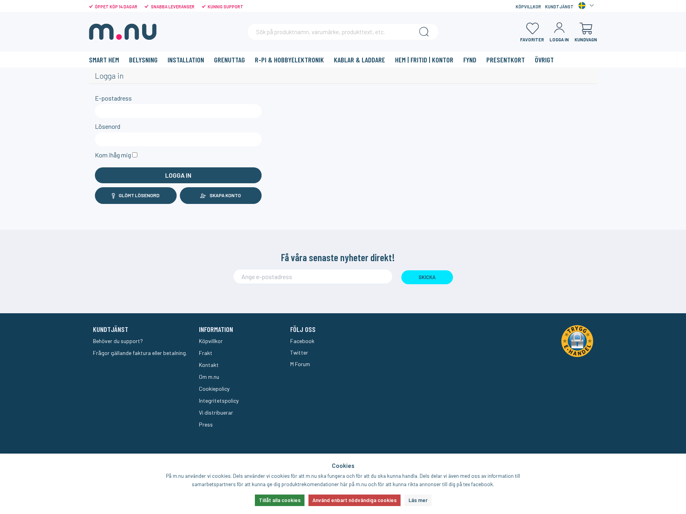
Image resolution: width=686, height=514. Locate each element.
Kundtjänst (559, 6)
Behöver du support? (118, 340)
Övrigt (544, 59)
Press (206, 424)
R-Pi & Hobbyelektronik (289, 59)
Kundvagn (585, 39)
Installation (186, 59)
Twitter (299, 352)
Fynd (469, 59)
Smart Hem (104, 59)
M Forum (300, 364)
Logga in (559, 39)
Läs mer (418, 500)
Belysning (143, 59)
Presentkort (505, 59)
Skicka (426, 277)
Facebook (302, 340)
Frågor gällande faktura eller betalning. (140, 352)
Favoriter (532, 39)
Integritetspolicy (219, 400)
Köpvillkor (528, 6)
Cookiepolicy (214, 388)
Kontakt (209, 364)
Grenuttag (229, 59)
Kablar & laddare (359, 59)
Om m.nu (209, 376)
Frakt (205, 352)
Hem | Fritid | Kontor (424, 59)
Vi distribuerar (216, 412)
